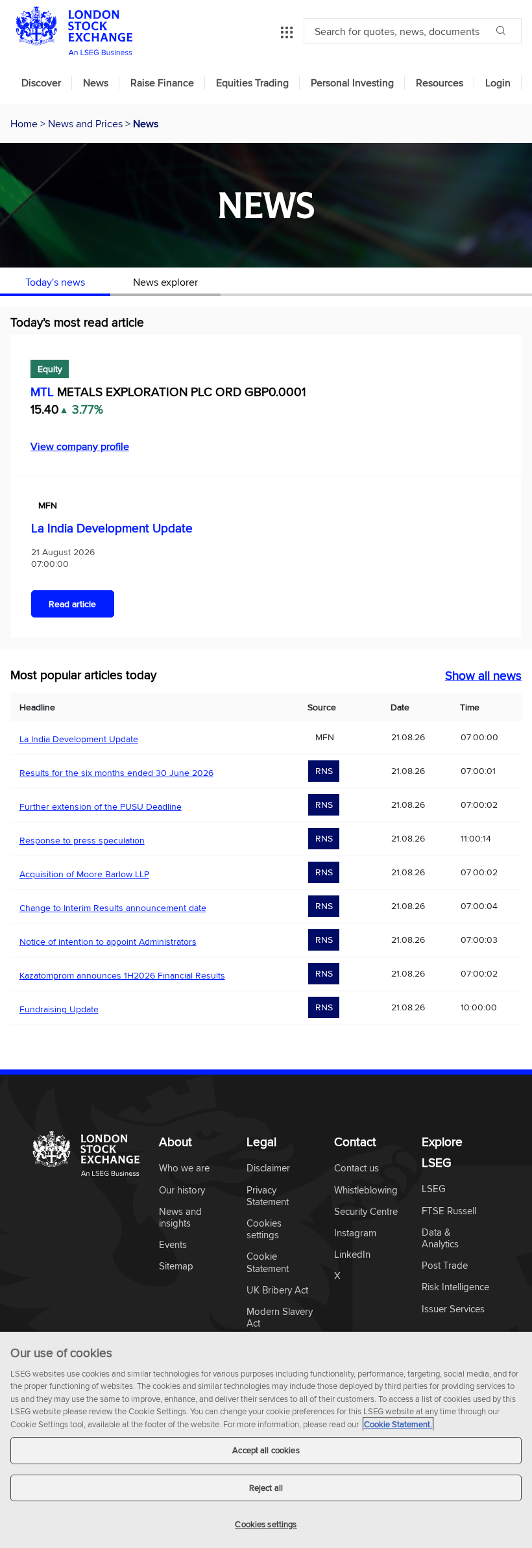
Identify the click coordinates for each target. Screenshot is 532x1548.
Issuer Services (453, 1309)
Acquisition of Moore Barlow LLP (84, 874)
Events (173, 1245)
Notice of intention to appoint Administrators (108, 941)
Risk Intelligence (455, 1287)
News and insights (180, 1218)
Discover (41, 83)
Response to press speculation (82, 840)
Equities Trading (252, 83)
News (95, 83)
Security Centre (366, 1212)
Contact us (356, 1168)
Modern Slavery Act (280, 1318)
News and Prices (86, 123)
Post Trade (445, 1266)
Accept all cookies (265, 1450)
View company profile (79, 446)
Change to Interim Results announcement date (112, 907)
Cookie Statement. (398, 1424)
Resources (439, 83)
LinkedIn (352, 1255)
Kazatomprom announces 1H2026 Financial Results (122, 975)
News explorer (165, 282)
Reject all (266, 1487)
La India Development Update (112, 528)
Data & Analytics (440, 1239)
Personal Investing (352, 83)
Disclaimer (268, 1168)
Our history (182, 1190)
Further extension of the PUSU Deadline (100, 806)
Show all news (483, 675)
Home (25, 123)
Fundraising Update (59, 1009)
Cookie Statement (268, 1263)
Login (498, 83)
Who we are (184, 1168)
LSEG (434, 1189)
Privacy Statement (268, 1196)
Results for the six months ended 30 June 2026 (116, 772)
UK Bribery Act (277, 1290)
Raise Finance (162, 83)
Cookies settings (265, 1524)
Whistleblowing (366, 1190)
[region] (266, 1440)
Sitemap (176, 1266)
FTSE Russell (449, 1211)
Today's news (55, 282)
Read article (72, 603)
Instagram (355, 1233)
